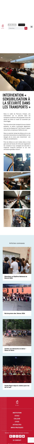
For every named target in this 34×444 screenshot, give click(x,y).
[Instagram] (17, 436)
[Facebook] (10, 436)
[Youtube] (23, 436)
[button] (31, 26)
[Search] (26, 28)
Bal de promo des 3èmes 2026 (15, 313)
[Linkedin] (20, 436)
